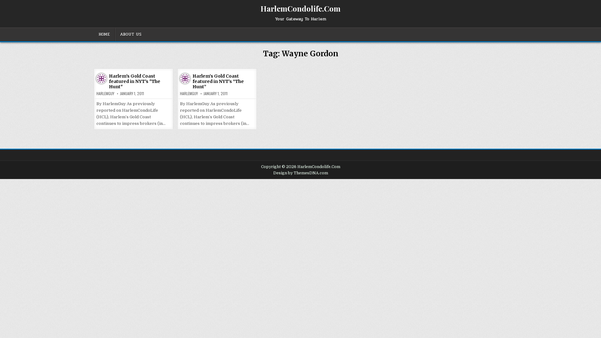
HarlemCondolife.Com (300, 8)
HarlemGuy (105, 93)
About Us (130, 34)
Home (104, 34)
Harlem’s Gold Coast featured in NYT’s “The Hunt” (218, 81)
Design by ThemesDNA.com (300, 173)
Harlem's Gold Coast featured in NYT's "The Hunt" (134, 81)
